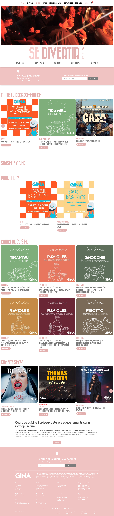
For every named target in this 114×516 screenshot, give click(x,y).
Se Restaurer (18, 483)
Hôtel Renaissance (61, 485)
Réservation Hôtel (82, 485)
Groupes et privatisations (55, 3)
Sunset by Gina (39, 63)
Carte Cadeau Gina (20, 502)
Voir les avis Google (83, 497)
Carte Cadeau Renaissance (22, 503)
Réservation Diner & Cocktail (85, 488)
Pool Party (57, 63)
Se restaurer (30, 3)
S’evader (44, 3)
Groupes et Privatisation (84, 483)
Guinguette (18, 489)
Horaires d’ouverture (62, 497)
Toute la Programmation (42, 485)
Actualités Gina (61, 500)
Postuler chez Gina (40, 496)
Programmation (20, 63)
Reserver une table (68, 3)
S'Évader (59, 483)
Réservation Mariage (83, 489)
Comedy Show (39, 486)
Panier (58, 499)
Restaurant (18, 485)
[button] (3, 126)
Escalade (59, 486)
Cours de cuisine (76, 63)
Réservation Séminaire (83, 486)
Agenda (86, 3)
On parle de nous (82, 496)
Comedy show (94, 63)
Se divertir (37, 3)
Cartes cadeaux (79, 3)
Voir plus (57, 442)
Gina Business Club (20, 496)
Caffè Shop (18, 488)
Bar (16, 486)
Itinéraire (59, 496)
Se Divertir (38, 483)
